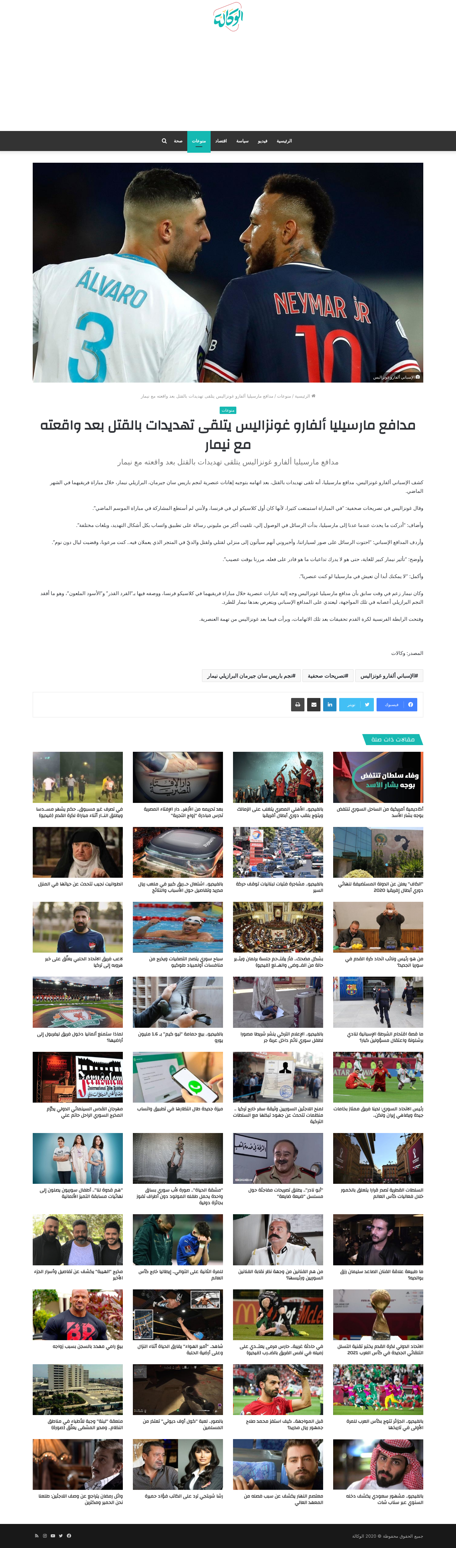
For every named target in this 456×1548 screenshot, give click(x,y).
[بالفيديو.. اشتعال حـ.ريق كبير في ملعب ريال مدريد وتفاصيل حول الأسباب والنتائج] (178, 852)
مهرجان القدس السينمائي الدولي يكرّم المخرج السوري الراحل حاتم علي (85, 1112)
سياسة (242, 140)
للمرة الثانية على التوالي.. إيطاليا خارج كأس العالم (181, 1274)
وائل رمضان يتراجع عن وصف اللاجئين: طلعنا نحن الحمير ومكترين (80, 1499)
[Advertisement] (228, 84)
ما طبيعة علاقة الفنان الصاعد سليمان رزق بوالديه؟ (381, 1274)
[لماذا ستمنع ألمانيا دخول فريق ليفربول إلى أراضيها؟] (78, 1002)
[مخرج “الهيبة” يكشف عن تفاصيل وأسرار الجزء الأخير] (78, 1239)
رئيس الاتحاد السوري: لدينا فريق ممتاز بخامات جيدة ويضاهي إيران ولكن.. (378, 1112)
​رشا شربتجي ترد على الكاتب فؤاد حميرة (184, 1496)
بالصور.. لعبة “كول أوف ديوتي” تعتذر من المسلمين (183, 1424)
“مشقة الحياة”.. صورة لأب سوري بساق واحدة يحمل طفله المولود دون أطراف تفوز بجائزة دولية (180, 1196)
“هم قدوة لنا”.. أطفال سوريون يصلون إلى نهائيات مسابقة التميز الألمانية (81, 1193)
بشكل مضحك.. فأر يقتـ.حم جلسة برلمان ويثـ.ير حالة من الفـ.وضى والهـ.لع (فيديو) (278, 962)
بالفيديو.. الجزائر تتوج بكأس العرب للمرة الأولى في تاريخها (385, 1424)
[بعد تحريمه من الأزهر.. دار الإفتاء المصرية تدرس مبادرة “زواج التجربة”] (178, 777)
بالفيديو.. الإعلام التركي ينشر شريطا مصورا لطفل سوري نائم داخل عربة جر (281, 1037)
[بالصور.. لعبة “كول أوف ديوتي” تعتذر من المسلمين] (178, 1389)
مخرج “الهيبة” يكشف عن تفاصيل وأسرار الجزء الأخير (78, 1274)
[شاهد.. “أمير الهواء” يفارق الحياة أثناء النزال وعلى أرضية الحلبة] (178, 1314)
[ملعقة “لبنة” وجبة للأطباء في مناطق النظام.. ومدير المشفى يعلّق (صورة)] (78, 1389)
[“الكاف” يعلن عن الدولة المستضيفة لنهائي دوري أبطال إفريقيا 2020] (378, 852)
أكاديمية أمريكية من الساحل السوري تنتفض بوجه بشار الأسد (380, 812)
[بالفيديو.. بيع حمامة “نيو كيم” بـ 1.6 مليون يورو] (178, 1002)
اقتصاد (221, 140)
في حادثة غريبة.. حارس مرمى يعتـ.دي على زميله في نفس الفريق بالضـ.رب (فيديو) (281, 1349)
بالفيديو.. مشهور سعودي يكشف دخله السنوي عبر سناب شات (384, 1499)
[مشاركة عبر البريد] (313, 704)
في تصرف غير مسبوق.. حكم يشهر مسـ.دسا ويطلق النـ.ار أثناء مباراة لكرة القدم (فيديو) (79, 812)
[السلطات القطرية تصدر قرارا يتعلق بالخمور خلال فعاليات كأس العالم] (378, 1158)
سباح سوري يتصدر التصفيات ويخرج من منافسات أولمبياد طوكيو (186, 962)
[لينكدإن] (329, 704)
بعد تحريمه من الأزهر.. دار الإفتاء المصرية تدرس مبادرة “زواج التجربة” (183, 812)
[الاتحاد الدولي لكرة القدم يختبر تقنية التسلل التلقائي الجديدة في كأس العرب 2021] (378, 1314)
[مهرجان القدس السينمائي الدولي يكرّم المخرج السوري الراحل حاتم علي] (78, 1077)
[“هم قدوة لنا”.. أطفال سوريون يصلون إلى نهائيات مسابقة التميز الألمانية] (78, 1158)
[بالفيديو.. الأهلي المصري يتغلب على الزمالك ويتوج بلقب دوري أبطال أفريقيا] (278, 777)
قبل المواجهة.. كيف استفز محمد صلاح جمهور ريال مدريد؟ (284, 1424)
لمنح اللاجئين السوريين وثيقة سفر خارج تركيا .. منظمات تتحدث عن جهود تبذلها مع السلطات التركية (278, 1115)
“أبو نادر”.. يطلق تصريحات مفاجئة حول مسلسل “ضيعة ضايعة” (285, 1193)
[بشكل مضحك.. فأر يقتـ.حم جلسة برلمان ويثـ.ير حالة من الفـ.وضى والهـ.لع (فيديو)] (278, 927)
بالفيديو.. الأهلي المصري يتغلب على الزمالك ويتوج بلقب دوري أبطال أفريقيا (280, 812)
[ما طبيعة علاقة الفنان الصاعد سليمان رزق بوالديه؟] (378, 1239)
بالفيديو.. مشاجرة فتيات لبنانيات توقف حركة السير (279, 887)
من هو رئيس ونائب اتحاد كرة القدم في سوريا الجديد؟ (384, 962)
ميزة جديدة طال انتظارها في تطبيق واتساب (180, 1109)
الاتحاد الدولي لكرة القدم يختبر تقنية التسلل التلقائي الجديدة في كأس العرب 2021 (380, 1349)
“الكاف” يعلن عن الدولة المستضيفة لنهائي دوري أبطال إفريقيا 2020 (380, 887)
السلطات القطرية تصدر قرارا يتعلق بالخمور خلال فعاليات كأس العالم (382, 1193)
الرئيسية (284, 140)
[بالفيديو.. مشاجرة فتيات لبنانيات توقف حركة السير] (278, 852)
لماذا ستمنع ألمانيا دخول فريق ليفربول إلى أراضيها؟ (80, 1037)
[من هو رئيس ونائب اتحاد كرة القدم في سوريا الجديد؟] (378, 927)
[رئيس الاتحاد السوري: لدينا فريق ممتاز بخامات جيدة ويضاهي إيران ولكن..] (378, 1077)
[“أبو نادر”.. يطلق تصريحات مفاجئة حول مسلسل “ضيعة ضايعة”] (278, 1158)
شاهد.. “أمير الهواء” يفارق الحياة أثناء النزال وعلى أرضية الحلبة (180, 1349)
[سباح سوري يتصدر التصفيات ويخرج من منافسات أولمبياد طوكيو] (178, 927)
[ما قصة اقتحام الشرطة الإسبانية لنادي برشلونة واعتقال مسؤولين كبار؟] (378, 1002)
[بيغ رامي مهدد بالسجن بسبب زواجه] (78, 1314)
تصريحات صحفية (326, 675)
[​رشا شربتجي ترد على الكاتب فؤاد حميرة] (178, 1464)
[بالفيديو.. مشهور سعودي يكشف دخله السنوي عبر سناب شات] (378, 1464)
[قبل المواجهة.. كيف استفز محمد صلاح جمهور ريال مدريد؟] (278, 1389)
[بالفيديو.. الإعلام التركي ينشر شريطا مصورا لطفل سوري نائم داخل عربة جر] (278, 1002)
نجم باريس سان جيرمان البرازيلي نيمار (249, 675)
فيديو (262, 140)
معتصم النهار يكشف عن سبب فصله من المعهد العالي (283, 1499)
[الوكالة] (228, 17)
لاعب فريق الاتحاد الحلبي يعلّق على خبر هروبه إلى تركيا (84, 962)
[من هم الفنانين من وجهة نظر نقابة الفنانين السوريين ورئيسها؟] (278, 1239)
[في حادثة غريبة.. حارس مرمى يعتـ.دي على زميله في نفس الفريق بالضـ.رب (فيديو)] (278, 1314)
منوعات (199, 140)
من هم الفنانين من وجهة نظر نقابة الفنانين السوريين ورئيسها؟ (280, 1274)
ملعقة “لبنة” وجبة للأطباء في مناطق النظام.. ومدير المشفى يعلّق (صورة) (85, 1424)
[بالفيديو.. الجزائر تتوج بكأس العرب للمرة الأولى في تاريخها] (378, 1389)
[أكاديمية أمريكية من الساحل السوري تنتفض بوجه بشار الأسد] (378, 777)
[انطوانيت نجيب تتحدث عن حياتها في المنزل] (78, 852)
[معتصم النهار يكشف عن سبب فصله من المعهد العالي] (278, 1464)
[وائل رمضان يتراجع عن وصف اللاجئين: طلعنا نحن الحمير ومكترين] (78, 1464)
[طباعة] (297, 704)
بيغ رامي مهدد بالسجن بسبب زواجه (88, 1346)
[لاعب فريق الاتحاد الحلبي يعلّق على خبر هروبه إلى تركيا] (78, 927)
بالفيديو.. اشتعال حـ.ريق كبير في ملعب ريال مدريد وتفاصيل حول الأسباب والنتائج (180, 887)
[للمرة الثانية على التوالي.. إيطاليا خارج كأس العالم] (178, 1239)
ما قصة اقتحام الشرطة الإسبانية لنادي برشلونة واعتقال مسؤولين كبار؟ (385, 1037)
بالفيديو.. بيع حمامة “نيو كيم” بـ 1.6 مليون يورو (180, 1037)
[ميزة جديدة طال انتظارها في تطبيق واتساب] (178, 1077)
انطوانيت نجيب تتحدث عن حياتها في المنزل (80, 884)
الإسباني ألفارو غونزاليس (388, 675)
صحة (178, 140)
